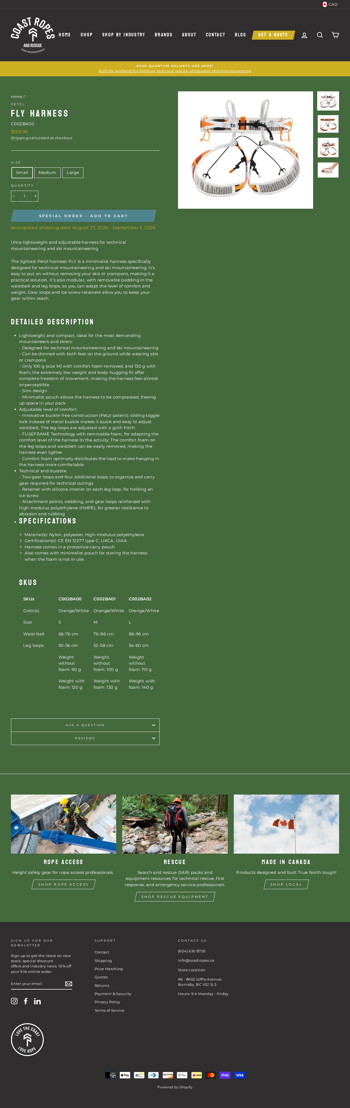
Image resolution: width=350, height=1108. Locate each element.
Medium (47, 172)
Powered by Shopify (175, 1087)
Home (65, 35)
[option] (175, 69)
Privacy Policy (107, 1002)
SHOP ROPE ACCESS (63, 884)
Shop (87, 35)
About (189, 35)
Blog (240, 35)
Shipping (19, 138)
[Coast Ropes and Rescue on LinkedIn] (37, 1001)
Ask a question (85, 725)
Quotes (101, 977)
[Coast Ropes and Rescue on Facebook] (25, 1001)
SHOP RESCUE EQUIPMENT (175, 897)
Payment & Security (113, 994)
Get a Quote (273, 35)
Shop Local (286, 884)
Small (22, 172)
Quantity (22, 185)
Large (73, 172)
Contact (216, 35)
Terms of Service (110, 1010)
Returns (102, 986)
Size (16, 162)
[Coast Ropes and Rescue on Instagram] (14, 1001)
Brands (164, 35)
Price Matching (109, 969)
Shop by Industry (123, 35)
